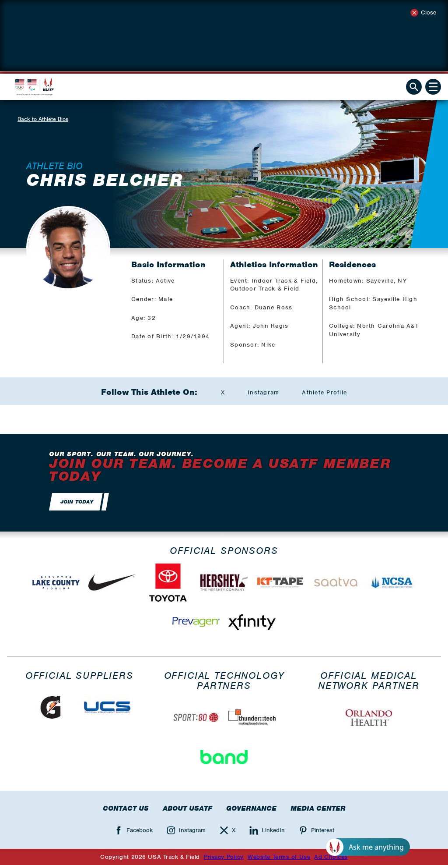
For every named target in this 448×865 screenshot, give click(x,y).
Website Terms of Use (279, 857)
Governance (251, 808)
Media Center (318, 808)
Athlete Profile (324, 392)
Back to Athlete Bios (43, 119)
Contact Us (126, 808)
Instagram (263, 392)
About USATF (187, 808)
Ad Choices (331, 857)
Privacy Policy (224, 857)
